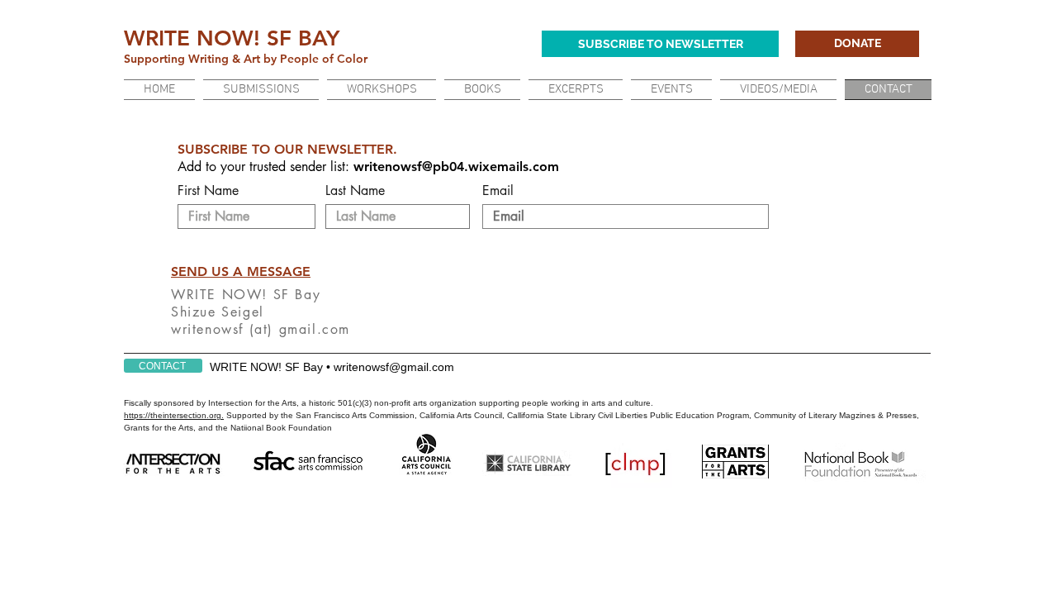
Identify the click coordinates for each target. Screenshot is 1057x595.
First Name (208, 191)
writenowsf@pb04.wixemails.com (456, 166)
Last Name (355, 191)
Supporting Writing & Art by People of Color (247, 58)
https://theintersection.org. (174, 415)
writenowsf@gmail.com (394, 367)
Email (498, 191)
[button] (575, 89)
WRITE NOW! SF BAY (231, 38)
